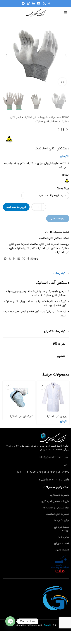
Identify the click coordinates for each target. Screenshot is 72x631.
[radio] (67, 180)
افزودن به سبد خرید (16, 207)
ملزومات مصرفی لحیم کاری (55, 501)
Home (65, 117)
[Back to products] (62, 129)
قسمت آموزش (61, 543)
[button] (65, 55)
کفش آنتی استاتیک (25, 248)
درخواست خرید (57, 219)
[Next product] (58, 129)
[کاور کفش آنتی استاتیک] (19, 397)
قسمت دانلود (62, 550)
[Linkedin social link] (33, 3)
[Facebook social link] (49, 3)
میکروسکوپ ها (61, 520)
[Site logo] (36, 12)
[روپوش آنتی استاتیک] (53, 397)
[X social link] (44, 3)
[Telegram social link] (23, 3)
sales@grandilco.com (50, 457)
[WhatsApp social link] (28, 3)
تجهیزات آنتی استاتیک (35, 117)
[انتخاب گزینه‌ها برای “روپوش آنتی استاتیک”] (42, 386)
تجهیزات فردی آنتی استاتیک (44, 244)
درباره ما (65, 530)
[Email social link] (39, 3)
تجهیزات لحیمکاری (59, 495)
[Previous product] (67, 129)
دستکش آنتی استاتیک (50, 238)
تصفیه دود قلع (61, 527)
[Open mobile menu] (65, 12)
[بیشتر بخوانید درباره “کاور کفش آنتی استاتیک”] (8, 386)
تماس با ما (64, 537)
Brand (65, 175)
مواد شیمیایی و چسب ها (56, 508)
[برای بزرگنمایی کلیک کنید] (62, 82)
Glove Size (63, 189)
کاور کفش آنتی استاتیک (21, 416)
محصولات (54, 117)
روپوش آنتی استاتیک (56, 416)
